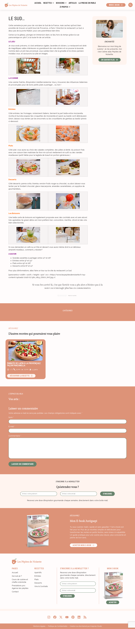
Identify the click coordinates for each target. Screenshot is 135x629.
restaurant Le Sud (63, 271)
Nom (11, 417)
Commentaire (14, 436)
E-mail (11, 426)
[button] (48, 3)
